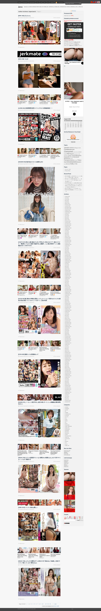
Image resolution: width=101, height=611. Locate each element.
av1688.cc (66, 461)
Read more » (22, 47)
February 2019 (68, 319)
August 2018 (67, 327)
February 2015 (68, 385)
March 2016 (67, 367)
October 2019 (67, 308)
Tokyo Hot (67, 437)
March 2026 (67, 203)
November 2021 (68, 274)
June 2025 (67, 215)
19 (70, 125)
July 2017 (67, 345)
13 (73, 124)
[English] (96, 2)
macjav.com (66, 460)
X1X (65, 164)
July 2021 (67, 280)
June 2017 (67, 347)
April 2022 (67, 267)
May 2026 (67, 200)
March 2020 (67, 301)
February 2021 (68, 286)
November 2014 (68, 389)
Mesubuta (76, 157)
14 (75, 124)
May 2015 (67, 381)
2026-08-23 (32, 17)
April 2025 (67, 218)
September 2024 (68, 228)
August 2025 (67, 212)
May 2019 (67, 315)
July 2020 (67, 296)
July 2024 (67, 230)
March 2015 (67, 384)
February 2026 (68, 204)
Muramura (67, 158)
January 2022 (67, 271)
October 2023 (67, 243)
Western (78, 162)
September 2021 (68, 277)
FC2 (37, 2)
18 (68, 125)
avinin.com (66, 463)
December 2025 (68, 207)
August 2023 (67, 245)
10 (65, 124)
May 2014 (67, 397)
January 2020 (67, 304)
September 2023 (68, 244)
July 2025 (67, 214)
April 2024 (67, 234)
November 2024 (68, 225)
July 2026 (67, 197)
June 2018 (67, 330)
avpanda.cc (66, 465)
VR (44, 2)
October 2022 (67, 259)
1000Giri (71, 147)
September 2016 (68, 359)
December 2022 (68, 256)
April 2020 (67, 300)
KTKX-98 (71, 157)
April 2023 (67, 251)
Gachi (80, 151)
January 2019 (67, 321)
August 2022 (67, 262)
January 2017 (67, 353)
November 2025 (68, 208)
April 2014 (67, 399)
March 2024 (67, 236)
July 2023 (67, 247)
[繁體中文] (94, 2)
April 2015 (67, 382)
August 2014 (67, 393)
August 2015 (67, 377)
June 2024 (67, 232)
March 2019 (67, 318)
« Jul (65, 129)
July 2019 (67, 312)
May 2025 (67, 217)
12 (70, 124)
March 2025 (67, 219)
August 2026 (67, 196)
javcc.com (33, 608)
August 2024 (67, 229)
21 (75, 125)
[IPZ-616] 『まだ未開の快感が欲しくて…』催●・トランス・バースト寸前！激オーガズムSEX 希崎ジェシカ (73, 180)
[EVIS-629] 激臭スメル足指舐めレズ (28, 354)
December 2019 (68, 306)
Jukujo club (71, 155)
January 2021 (67, 288)
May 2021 (67, 282)
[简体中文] (92, 2)
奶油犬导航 (66, 453)
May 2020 (67, 299)
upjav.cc (65, 464)
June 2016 (67, 363)
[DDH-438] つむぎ (23, 59)
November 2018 (68, 323)
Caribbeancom (69, 149)
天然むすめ (73, 164)
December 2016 (68, 355)
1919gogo (76, 147)
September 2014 (68, 392)
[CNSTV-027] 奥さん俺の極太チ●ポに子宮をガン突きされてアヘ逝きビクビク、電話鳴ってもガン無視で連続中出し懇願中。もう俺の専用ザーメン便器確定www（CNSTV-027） (39, 243)
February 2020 (68, 303)
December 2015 (68, 371)
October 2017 (67, 341)
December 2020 (68, 289)
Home (19, 2)
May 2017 (67, 348)
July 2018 (67, 329)
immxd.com (66, 466)
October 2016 (67, 358)
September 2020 (68, 293)
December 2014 (68, 388)
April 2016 (67, 366)
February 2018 (68, 336)
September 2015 (68, 375)
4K (48, 2)
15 (78, 124)
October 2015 (67, 374)
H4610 (65, 154)
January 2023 (67, 255)
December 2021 (68, 273)
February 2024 (68, 237)
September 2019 (68, 310)
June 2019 (67, 314)
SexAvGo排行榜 (67, 454)
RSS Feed (74, 10)
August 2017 (67, 344)
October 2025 (67, 210)
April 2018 (67, 333)
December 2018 (68, 322)
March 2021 (67, 285)
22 (78, 125)
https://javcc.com (67, 15)
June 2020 (67, 297)
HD (41, 2)
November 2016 (68, 356)
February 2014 (68, 400)
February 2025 (68, 221)
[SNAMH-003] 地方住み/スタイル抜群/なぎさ (30, 162)
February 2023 (68, 254)
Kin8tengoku (77, 155)
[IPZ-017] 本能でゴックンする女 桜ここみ (72, 188)
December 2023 (68, 240)
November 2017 (68, 340)
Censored (25, 2)
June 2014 (67, 396)
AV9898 (79, 147)
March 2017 (67, 351)
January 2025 (67, 222)
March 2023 (67, 252)
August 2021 (67, 278)
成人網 (52, 2)
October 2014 (67, 390)
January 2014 (67, 401)
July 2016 (67, 362)
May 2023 (67, 249)
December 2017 (68, 338)
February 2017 (68, 352)
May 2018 (67, 332)
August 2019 (67, 311)
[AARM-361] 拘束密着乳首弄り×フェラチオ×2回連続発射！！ (35, 108)
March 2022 (67, 269)
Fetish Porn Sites (67, 450)
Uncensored (32, 2)
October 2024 (67, 226)
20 (73, 125)
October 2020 (67, 292)
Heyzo (71, 154)
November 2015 (68, 373)
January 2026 (67, 206)
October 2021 (67, 275)
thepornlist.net (66, 451)
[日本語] (99, 2)
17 (65, 125)
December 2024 (68, 223)
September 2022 (68, 260)
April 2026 (67, 202)
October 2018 (67, 325)
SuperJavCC (25, 17)
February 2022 (68, 270)
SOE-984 (75, 160)
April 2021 (67, 284)
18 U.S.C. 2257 (68, 169)
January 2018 (67, 337)
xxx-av (68, 164)
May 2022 (67, 266)
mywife (71, 158)
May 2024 (67, 233)
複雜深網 (65, 452)
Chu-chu (66, 416)
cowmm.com (66, 462)
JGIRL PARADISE (68, 426)
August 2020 (67, 295)
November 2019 (68, 307)
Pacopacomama (69, 160)
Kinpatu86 (66, 157)
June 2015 (67, 379)
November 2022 (68, 258)
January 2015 (67, 386)
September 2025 (68, 211)
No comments (57, 17)
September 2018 (68, 326)
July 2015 (67, 378)
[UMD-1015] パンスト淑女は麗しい (28, 507)
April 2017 (67, 349)
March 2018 (67, 334)
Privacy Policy (67, 170)
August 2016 (67, 360)
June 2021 (67, 281)
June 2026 (67, 199)
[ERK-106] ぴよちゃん (24, 15)
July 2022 (67, 263)
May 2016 (67, 364)
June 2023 (67, 248)
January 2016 (67, 370)
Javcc (20, 6)
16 (80, 124)
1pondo (66, 148)
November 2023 (68, 241)
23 (80, 125)
